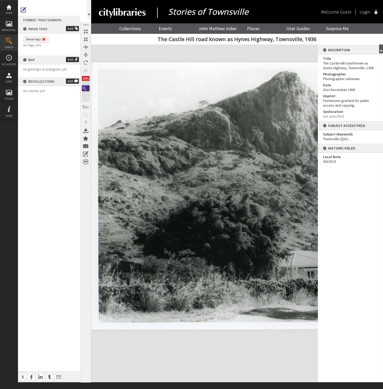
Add (70, 28)
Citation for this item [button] (86, 162)
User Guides (298, 28)
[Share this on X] (23, 374)
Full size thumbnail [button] (86, 31)
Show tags (33, 39)
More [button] (9, 116)
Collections (130, 28)
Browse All (9, 30)
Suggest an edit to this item (23, 10)
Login (8, 81)
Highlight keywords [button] (86, 123)
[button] (86, 88)
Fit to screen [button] (86, 39)
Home (8, 13)
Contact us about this (86, 146)
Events (165, 28)
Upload (9, 98)
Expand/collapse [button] (381, 48)
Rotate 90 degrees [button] (86, 63)
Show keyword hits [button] (86, 115)
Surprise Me (337, 28)
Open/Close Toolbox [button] (89, 9)
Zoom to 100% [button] (86, 70)
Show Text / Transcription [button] (86, 107)
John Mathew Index (217, 28)
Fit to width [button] (86, 47)
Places (253, 28)
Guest (345, 12)
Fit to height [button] (86, 55)
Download (86, 130)
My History (9, 64)
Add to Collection (86, 138)
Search (8, 47)
